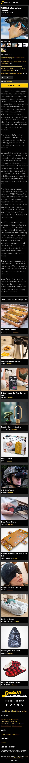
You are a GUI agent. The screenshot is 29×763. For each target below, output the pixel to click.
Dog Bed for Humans (7, 619)
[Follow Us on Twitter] (11, 705)
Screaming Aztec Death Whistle (10, 651)
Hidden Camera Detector (8, 522)
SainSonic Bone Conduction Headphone (11, 73)
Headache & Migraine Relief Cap (11, 587)
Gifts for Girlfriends (6, 726)
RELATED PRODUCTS (6, 54)
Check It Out (14, 85)
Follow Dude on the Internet (14, 700)
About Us (3, 742)
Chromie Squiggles (6, 734)
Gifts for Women (13, 719)
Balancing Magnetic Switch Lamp (11, 427)
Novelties (24, 711)
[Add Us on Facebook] (7, 705)
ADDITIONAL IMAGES (6, 41)
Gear (4, 15)
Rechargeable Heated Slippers (10, 682)
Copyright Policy (18, 757)
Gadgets (14, 711)
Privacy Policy (10, 757)
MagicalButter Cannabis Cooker (11, 361)
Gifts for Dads (13, 721)
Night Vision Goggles (7, 490)
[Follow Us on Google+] (18, 705)
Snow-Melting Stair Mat (8, 329)
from (12, 332)
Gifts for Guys (4, 719)
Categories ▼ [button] (8, 2)
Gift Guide (15, 2)
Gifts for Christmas (6, 724)
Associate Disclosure (8, 746)
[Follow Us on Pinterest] (14, 705)
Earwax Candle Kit (6, 458)
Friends (3, 730)
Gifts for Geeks (5, 721)
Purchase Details (7, 77)
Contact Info (5, 738)
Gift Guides (4, 715)
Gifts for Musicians (17, 726)
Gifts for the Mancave (18, 724)
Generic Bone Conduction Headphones (11, 66)
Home (26, 756)
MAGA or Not (15, 734)
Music (8, 15)
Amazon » (15, 332)
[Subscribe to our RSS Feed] (22, 705)
